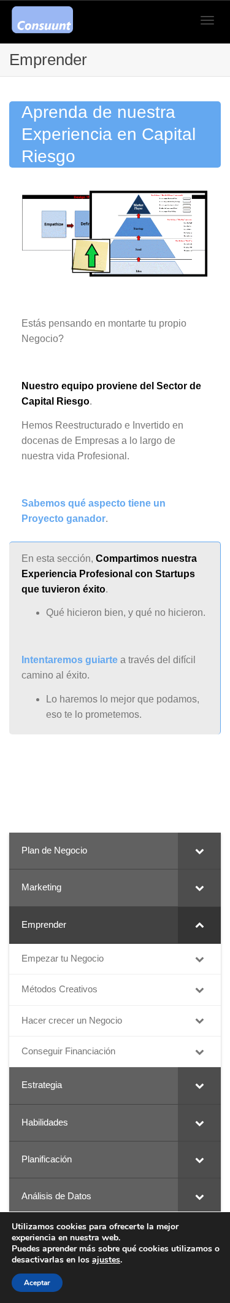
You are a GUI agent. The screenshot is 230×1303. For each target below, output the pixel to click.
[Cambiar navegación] (207, 20)
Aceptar (37, 1283)
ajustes (106, 1260)
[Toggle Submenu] (199, 851)
